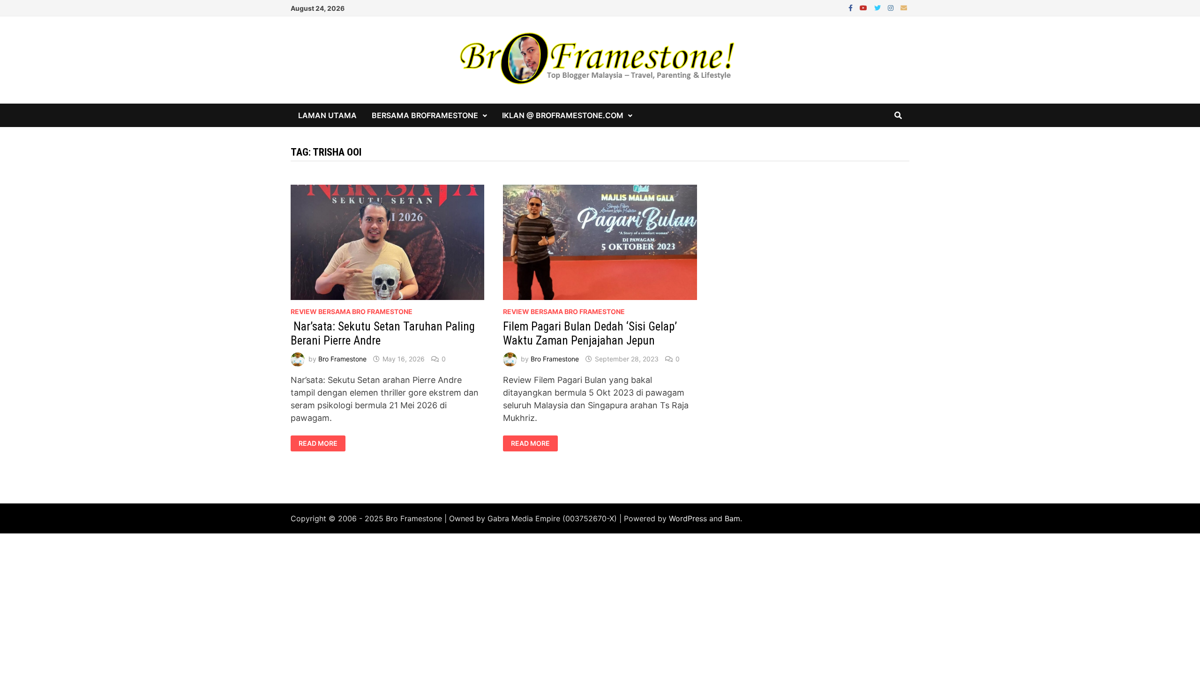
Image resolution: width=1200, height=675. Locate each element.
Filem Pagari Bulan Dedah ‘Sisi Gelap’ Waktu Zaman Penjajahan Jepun (590, 333)
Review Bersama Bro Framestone (351, 311)
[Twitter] (878, 7)
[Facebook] (851, 7)
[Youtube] (864, 7)
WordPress (688, 518)
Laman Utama (327, 115)
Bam (732, 518)
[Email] (903, 7)
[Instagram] (891, 7)
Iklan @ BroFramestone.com (562, 115)
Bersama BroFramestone (425, 115)
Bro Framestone (342, 359)
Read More (318, 443)
